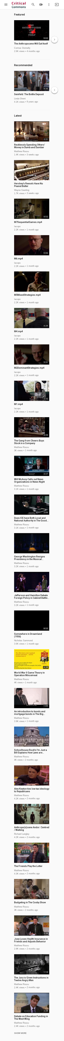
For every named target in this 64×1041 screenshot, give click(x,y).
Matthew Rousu (21, 151)
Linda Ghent (20, 98)
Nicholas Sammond (23, 640)
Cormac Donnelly (22, 48)
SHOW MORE (20, 1033)
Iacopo (17, 226)
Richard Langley (21, 834)
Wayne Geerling (21, 190)
